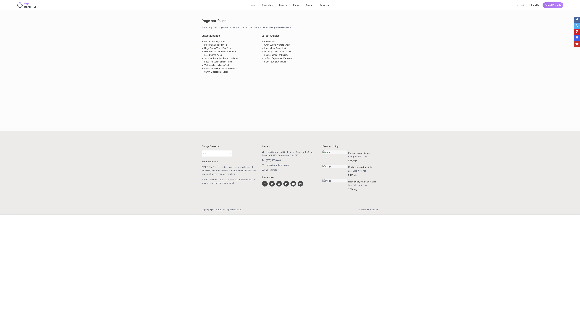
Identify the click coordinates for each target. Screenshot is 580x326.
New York (362, 171)
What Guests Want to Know (277, 45)
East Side (352, 171)
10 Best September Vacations (278, 58)
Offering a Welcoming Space (278, 51)
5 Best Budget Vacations (276, 62)
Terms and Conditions (368, 209)
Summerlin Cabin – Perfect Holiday (221, 58)
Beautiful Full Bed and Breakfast (219, 68)
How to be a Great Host (275, 48)
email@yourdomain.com (277, 165)
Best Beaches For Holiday (276, 55)
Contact (310, 5)
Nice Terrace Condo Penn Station (220, 51)
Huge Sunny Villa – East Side (217, 48)
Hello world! (269, 41)
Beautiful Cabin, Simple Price (218, 62)
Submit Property (553, 5)
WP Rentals (271, 170)
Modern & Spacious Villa (215, 45)
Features (324, 5)
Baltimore (362, 156)
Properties (267, 5)
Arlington (352, 156)
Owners (283, 5)
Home (253, 5)
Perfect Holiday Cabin (214, 41)
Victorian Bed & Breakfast (216, 65)
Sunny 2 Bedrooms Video (216, 72)
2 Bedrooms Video (213, 55)
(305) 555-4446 (273, 160)
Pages (296, 5)
